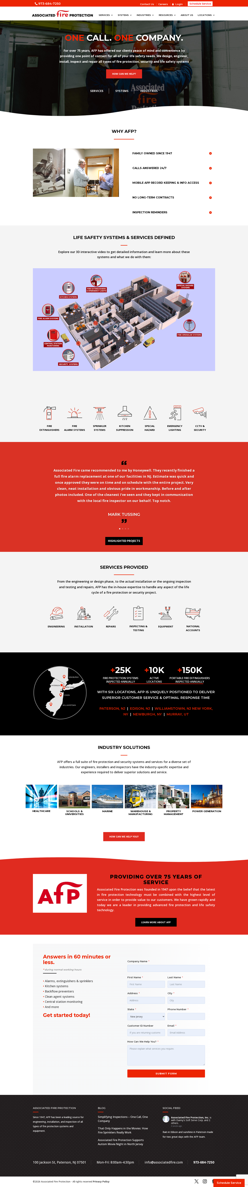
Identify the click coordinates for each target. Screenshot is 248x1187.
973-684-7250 (49, 4)
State (130, 1009)
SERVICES (96, 91)
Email (171, 1025)
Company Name (137, 961)
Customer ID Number (140, 1025)
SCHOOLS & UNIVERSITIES (74, 813)
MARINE (107, 811)
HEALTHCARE (41, 811)
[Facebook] (213, 1181)
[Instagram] (205, 1181)
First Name (134, 977)
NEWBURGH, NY (147, 714)
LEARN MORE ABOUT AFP (156, 922)
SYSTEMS (122, 91)
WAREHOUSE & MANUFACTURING (141, 813)
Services (104, 15)
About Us (187, 15)
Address (132, 993)
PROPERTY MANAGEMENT (174, 813)
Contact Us (147, 4)
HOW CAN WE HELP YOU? (124, 836)
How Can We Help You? (141, 1041)
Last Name (174, 977)
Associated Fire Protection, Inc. (190, 1117)
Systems (123, 15)
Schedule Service (200, 3)
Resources (166, 15)
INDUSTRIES (149, 91)
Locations (205, 15)
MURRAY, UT (177, 714)
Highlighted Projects (124, 541)
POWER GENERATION (206, 811)
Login (179, 4)
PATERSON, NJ (112, 708)
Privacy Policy (101, 1181)
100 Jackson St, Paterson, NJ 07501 (59, 1162)
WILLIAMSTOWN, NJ (172, 708)
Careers (163, 4)
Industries (144, 15)
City (170, 993)
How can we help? (124, 73)
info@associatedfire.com (164, 1162)
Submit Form (166, 1073)
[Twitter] (197, 1181)
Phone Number (177, 1009)
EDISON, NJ (140, 708)
